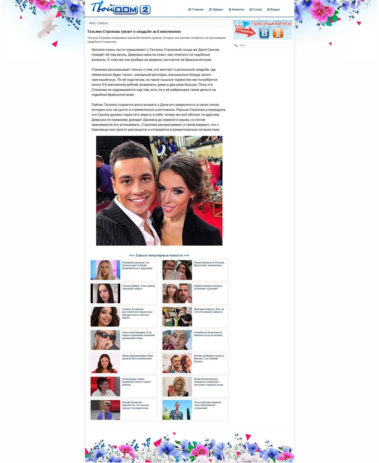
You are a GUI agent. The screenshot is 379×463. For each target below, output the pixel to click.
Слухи (257, 9)
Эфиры (217, 9)
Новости (238, 9)
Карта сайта (96, 461)
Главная (198, 9)
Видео (275, 9)
